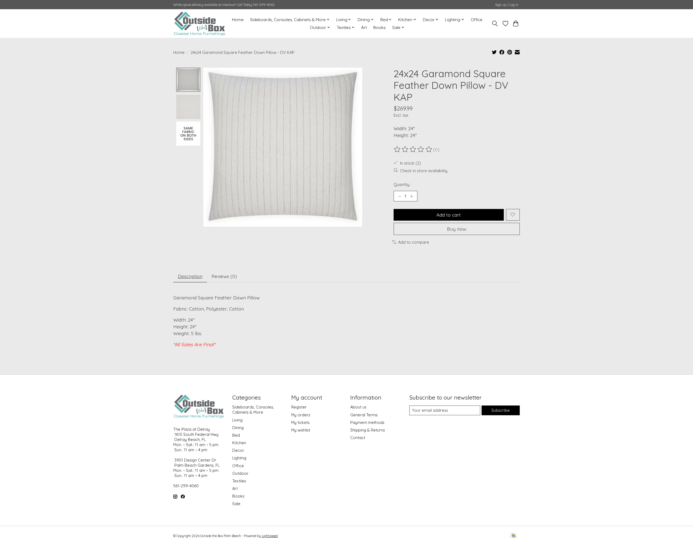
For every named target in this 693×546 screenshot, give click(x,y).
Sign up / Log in (506, 5)
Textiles (239, 480)
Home (238, 19)
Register (299, 407)
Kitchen (239, 442)
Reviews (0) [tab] (224, 276)
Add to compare (413, 242)
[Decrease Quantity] (399, 196)
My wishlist (300, 430)
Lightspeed (270, 536)
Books (379, 27)
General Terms (364, 414)
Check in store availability (423, 170)
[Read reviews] (413, 149)
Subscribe (500, 410)
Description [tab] (190, 276)
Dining (238, 427)
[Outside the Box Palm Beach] (199, 23)
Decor (238, 450)
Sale (236, 503)
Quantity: (402, 184)
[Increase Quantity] (411, 196)
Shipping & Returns (367, 430)
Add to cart (448, 215)
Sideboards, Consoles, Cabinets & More (253, 409)
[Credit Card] (513, 535)
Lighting (239, 457)
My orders (300, 414)
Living (237, 420)
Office (476, 19)
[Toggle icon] (495, 23)
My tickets (300, 422)
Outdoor (240, 473)
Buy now (456, 229)
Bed (236, 435)
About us (358, 407)
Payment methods (367, 422)
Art (364, 27)
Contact (357, 437)
